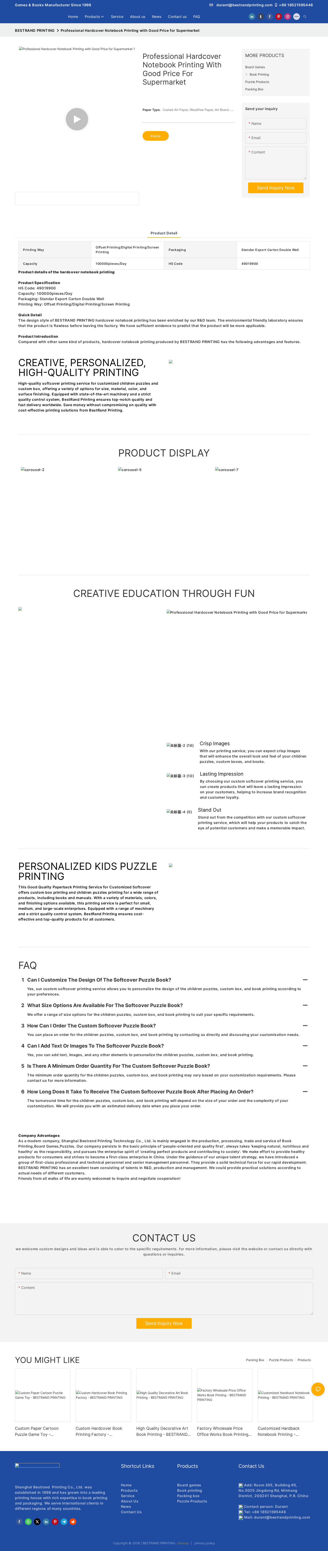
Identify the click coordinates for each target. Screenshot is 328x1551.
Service (127, 1496)
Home (126, 1485)
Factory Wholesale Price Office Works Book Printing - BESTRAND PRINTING (224, 1431)
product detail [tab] (164, 233)
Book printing (189, 1490)
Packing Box (255, 1360)
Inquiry (156, 136)
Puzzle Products (281, 1360)
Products (304, 1360)
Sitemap (183, 1543)
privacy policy (204, 1543)
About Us (130, 1501)
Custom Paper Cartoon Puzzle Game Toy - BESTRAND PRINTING (37, 1431)
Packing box (188, 1496)
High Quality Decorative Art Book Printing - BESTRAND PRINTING (162, 1431)
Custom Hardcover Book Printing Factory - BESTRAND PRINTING (99, 1431)
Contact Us (131, 1512)
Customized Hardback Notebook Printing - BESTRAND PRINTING (279, 1431)
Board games (189, 1485)
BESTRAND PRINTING (35, 30)
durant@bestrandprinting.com (244, 5)
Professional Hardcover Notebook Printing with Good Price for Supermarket (130, 30)
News (126, 1506)
